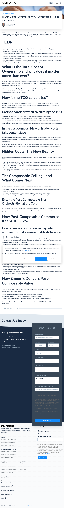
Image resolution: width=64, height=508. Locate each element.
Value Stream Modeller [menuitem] (7, 472)
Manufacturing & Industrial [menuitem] (8, 439)
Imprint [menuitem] (33, 506)
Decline (53, 258)
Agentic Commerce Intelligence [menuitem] (9, 469)
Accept (41, 258)
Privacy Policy (27, 250)
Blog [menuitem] (21, 463)
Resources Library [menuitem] (25, 466)
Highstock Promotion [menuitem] (7, 457)
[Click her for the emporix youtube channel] (40, 427)
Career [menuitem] (3, 481)
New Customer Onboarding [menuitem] (8, 454)
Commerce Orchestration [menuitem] (8, 466)
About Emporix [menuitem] (5, 477)
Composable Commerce (10, 308)
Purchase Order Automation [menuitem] (8, 451)
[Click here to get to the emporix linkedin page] (44, 427)
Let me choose (28, 258)
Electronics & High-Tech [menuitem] (7, 445)
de (57, 3)
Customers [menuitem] (23, 469)
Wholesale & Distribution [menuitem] (8, 442)
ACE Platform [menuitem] (5, 463)
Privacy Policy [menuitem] (26, 506)
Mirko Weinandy (10, 24)
